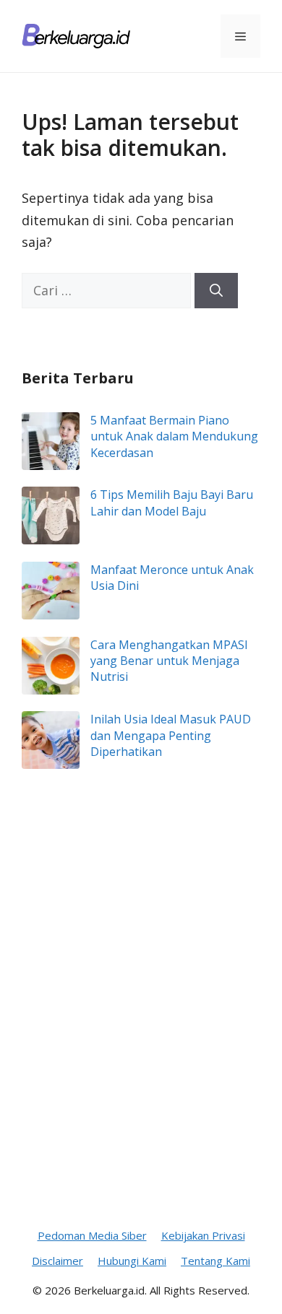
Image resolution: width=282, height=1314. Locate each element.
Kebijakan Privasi (203, 1235)
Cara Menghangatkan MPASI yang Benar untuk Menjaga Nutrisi (169, 661)
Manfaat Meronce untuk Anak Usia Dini (172, 577)
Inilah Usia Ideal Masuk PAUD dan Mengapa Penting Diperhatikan (170, 735)
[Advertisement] (141, 1031)
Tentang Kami (215, 1260)
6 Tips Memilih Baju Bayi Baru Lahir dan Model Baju (171, 502)
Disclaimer (57, 1260)
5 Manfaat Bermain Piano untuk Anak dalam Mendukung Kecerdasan (174, 436)
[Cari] (216, 290)
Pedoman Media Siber (92, 1235)
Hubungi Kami (132, 1260)
